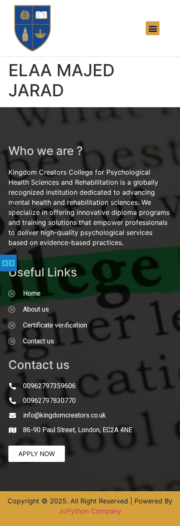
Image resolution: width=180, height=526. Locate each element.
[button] (152, 28)
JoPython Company (90, 511)
